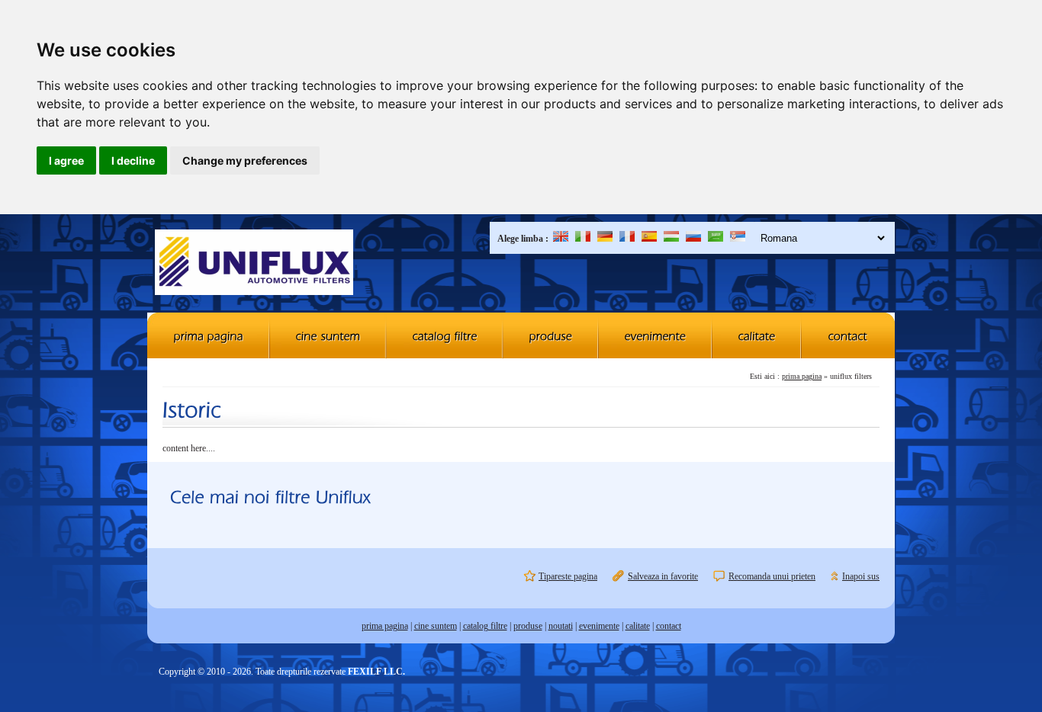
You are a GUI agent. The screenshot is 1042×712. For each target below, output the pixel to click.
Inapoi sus (861, 576)
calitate (638, 626)
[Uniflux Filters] (254, 263)
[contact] (848, 335)
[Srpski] (737, 238)
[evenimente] (655, 335)
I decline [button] (133, 160)
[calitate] (757, 335)
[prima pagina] (208, 335)
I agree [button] (66, 160)
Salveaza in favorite (663, 576)
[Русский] (693, 238)
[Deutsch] (605, 238)
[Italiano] (582, 238)
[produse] (551, 335)
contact (668, 626)
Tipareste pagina (568, 576)
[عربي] (715, 238)
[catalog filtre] (445, 335)
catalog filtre (485, 626)
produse (527, 626)
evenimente (599, 626)
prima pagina (802, 376)
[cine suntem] (328, 335)
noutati (560, 626)
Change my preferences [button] (244, 160)
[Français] (627, 238)
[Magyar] (671, 238)
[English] (560, 238)
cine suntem (435, 626)
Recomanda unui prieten (771, 576)
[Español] (649, 238)
